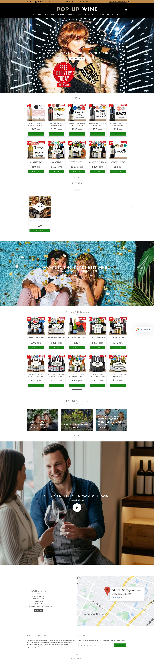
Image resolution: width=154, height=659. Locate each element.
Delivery (110, 15)
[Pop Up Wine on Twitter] (31, 1)
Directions (38, 610)
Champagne (61, 15)
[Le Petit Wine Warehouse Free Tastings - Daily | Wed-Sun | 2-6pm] (40, 207)
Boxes (80, 15)
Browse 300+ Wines (77, 58)
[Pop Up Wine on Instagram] (36, 1)
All (34, 15)
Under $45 (71, 15)
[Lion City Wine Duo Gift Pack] (77, 326)
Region (102, 15)
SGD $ (76, 654)
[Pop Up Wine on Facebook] (33, 1)
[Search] (127, 1)
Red (46, 15)
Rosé (52, 15)
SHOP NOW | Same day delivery (77, 1)
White (40, 15)
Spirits (94, 15)
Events (118, 15)
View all (77, 177)
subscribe (120, 645)
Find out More (77, 279)
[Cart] (124, 9)
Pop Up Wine (76, 658)
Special (87, 15)
